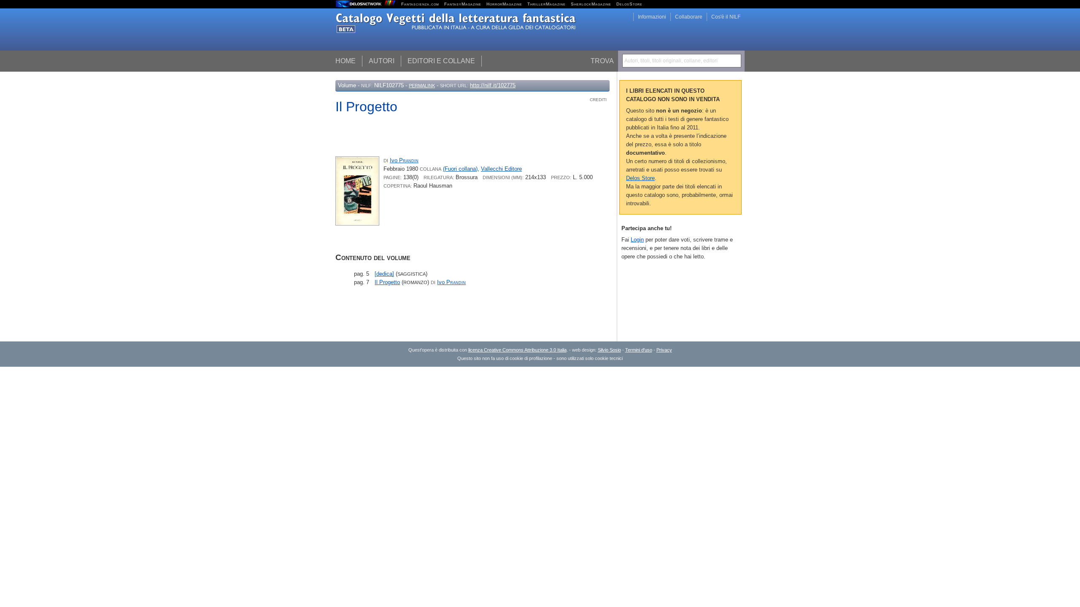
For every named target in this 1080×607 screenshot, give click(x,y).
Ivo (404, 160)
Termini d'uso (638, 349)
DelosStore (629, 4)
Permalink (422, 85)
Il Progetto (387, 282)
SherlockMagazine (591, 4)
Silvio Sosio (609, 349)
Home (345, 60)
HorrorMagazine (504, 4)
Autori (381, 60)
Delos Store (640, 178)
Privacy (664, 349)
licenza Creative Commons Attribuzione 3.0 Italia (517, 349)
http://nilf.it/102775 (493, 85)
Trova (602, 60)
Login (637, 239)
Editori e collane (441, 60)
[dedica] (384, 274)
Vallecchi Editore (501, 169)
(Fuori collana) (460, 169)
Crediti (598, 99)
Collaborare (688, 17)
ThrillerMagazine (546, 4)
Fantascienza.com (420, 4)
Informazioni (652, 17)
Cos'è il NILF (725, 17)
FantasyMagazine (462, 4)
